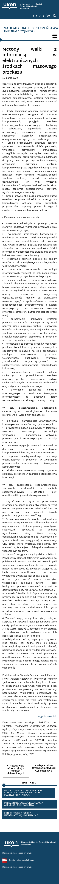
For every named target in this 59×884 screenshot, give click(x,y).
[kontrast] (48, 16)
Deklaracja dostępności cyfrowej (16, 853)
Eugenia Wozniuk (47, 717)
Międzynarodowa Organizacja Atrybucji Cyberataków (44, 768)
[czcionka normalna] (33, 15)
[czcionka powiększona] (37, 15)
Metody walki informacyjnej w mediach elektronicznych (16, 769)
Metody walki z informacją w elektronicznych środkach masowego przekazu (23, 793)
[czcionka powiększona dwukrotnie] (41, 15)
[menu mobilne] (55, 35)
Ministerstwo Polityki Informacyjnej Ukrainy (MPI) (21, 814)
